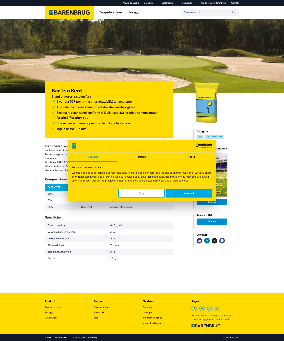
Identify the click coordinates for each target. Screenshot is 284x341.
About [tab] (191, 156)
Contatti (235, 3)
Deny (141, 193)
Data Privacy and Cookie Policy (84, 338)
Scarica (212, 202)
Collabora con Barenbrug (213, 3)
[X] (214, 241)
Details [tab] (142, 156)
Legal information (62, 338)
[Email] (199, 241)
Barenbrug (148, 307)
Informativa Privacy (152, 323)
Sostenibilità (167, 3)
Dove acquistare (102, 307)
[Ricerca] (234, 12)
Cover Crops (51, 318)
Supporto (99, 301)
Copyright (148, 312)
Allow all (189, 193)
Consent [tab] (93, 156)
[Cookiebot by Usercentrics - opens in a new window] (198, 146)
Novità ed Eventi (131, 3)
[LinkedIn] (207, 241)
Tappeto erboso (52, 307)
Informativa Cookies (152, 318)
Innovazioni (187, 3)
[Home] (69, 12)
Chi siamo (149, 3)
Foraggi (49, 312)
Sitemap (48, 338)
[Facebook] (222, 241)
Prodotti (50, 301)
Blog (96, 318)
